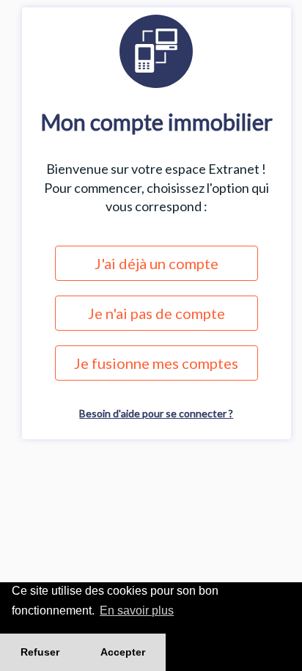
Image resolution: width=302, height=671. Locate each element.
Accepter (122, 652)
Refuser (40, 652)
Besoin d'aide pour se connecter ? (156, 413)
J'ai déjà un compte (156, 263)
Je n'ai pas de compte (156, 313)
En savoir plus (137, 610)
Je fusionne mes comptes (156, 363)
